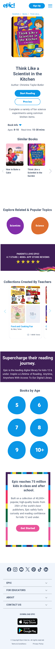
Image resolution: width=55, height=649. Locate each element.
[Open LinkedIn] (46, 569)
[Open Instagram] (15, 569)
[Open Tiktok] (40, 569)
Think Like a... (35, 14)
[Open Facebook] (9, 569)
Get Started (28, 528)
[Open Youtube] (21, 569)
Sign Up (37, 5)
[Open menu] (50, 5)
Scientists (15, 14)
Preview (27, 101)
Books (25, 14)
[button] (25, 311)
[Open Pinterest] (34, 569)
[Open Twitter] (27, 569)
